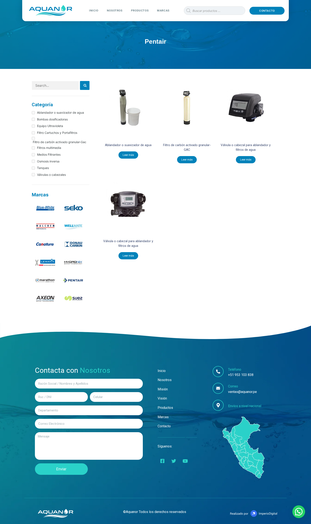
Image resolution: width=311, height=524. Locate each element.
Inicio (93, 10)
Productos (140, 10)
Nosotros (114, 10)
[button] (267, 11)
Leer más (128, 155)
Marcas (163, 10)
